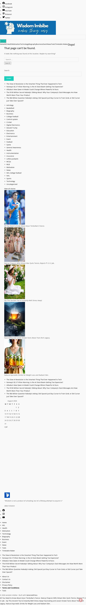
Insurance (10, 156)
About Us (5, 576)
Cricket (9, 122)
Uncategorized (11, 184)
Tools (4, 548)
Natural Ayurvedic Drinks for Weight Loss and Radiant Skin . (28, 604)
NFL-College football (14, 173)
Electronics (10, 133)
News (8, 170)
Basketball (10, 108)
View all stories (9, 189)
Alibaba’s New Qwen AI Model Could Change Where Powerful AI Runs (32, 89)
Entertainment (11, 136)
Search (6, 70)
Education (10, 131)
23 (19, 417)
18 (8, 417)
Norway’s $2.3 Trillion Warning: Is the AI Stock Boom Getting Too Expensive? (34, 87)
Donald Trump (11, 128)
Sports (8, 178)
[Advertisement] (43, 444)
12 (10, 414)
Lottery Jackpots (12, 159)
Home (2, 44)
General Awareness (13, 147)
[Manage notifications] (81, 600)
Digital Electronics (13, 125)
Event (8, 139)
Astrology (9, 105)
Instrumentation (12, 153)
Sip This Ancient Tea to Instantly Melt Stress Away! (25, 601)
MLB (8, 164)
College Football (12, 116)
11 (8, 414)
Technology (10, 181)
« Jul (5, 427)
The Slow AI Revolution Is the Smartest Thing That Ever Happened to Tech (34, 84)
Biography (10, 111)
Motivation (10, 167)
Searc (8, 78)
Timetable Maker (8, 551)
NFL (3, 525)
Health (8, 150)
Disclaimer (6, 582)
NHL (8, 176)
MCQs (8, 162)
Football (9, 142)
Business (9, 114)
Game (8, 145)
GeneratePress (31, 595)
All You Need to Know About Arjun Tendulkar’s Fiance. (20, 598)
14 (14, 414)
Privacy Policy (7, 585)
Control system (12, 119)
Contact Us (6, 579)
